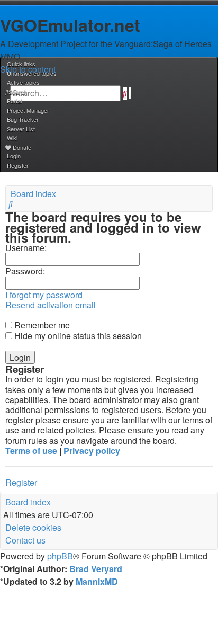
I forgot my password (44, 295)
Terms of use (31, 450)
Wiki (12, 137)
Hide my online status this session (77, 336)
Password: (25, 271)
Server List (21, 128)
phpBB (60, 556)
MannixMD (97, 581)
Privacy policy (91, 450)
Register (21, 482)
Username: (26, 248)
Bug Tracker (23, 119)
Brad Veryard (95, 569)
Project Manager (28, 110)
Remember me (41, 325)
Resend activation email (50, 305)
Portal (14, 100)
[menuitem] (31, 73)
